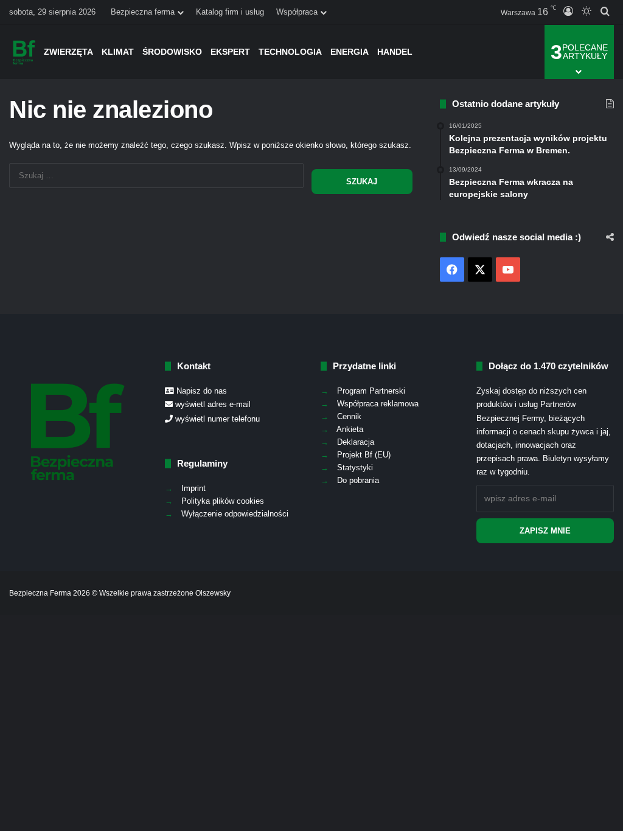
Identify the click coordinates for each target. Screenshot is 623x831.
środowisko (172, 52)
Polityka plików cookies (222, 501)
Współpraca (297, 11)
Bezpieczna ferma (143, 11)
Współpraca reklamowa (378, 403)
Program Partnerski (371, 390)
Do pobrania (358, 480)
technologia (290, 52)
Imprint (193, 488)
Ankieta (349, 429)
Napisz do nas (201, 390)
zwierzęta (68, 52)
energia (349, 52)
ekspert (230, 52)
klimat (118, 52)
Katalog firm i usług (230, 11)
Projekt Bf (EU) (364, 454)
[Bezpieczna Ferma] (24, 52)
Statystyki (355, 467)
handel (394, 52)
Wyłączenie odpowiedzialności (234, 513)
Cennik (349, 416)
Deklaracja (355, 442)
